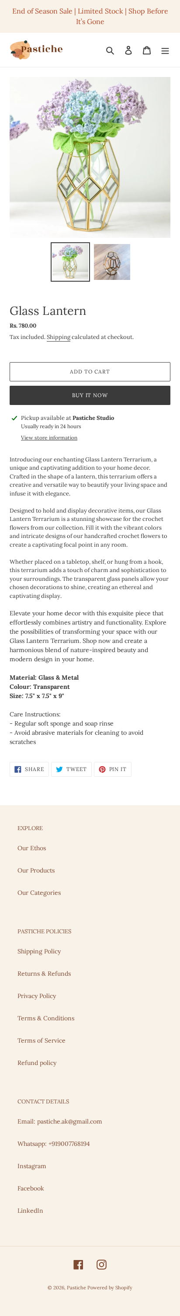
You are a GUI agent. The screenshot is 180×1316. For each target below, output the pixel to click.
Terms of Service (41, 1040)
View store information (49, 437)
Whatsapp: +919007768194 (53, 1144)
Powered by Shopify (109, 1288)
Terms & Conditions (45, 1018)
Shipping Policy (39, 951)
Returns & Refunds (44, 973)
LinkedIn (30, 1211)
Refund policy (36, 1063)
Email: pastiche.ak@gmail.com (59, 1121)
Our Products (36, 870)
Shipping (58, 337)
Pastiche (77, 1288)
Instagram (31, 1166)
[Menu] (165, 50)
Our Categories (39, 893)
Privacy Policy (36, 996)
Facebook (30, 1188)
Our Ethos (31, 848)
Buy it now (90, 395)
